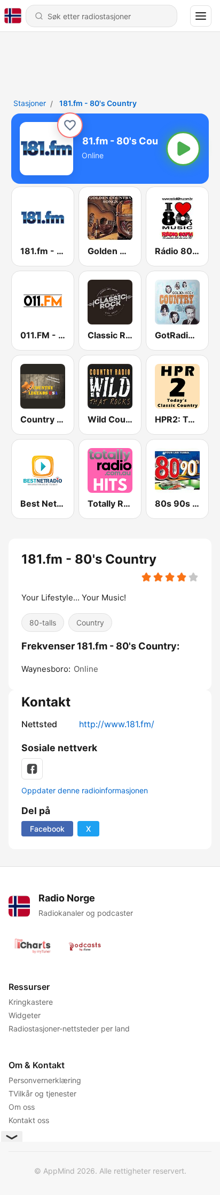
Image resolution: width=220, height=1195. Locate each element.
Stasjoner (29, 103)
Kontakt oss (29, 1120)
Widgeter (25, 1015)
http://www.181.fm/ (116, 724)
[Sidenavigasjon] (200, 16)
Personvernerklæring (45, 1080)
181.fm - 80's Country (98, 103)
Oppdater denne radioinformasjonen (84, 790)
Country (90, 622)
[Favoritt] (70, 125)
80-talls (42, 622)
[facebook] (32, 768)
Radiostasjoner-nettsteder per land (69, 1028)
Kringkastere (31, 1001)
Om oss (22, 1106)
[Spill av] (183, 149)
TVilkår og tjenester (42, 1093)
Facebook (47, 828)
